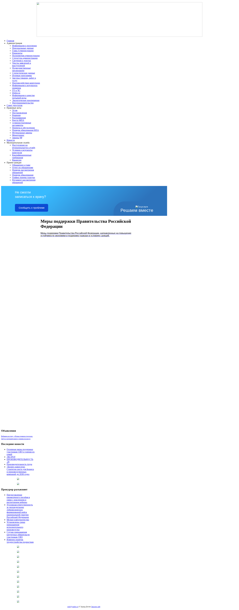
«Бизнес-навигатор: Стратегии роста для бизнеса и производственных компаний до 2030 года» (20, 470)
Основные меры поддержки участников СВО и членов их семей (21, 452)
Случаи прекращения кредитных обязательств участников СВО (18, 534)
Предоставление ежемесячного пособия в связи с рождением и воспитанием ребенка (18, 498)
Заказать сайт (95, 607)
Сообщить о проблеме (32, 207)
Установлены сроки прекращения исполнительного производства (16, 526)
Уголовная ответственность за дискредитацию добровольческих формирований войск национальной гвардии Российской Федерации (20, 511)
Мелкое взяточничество (18, 520)
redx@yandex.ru (72, 607)
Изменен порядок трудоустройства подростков (20, 540)
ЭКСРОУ (11, 457)
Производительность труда (19, 464)
